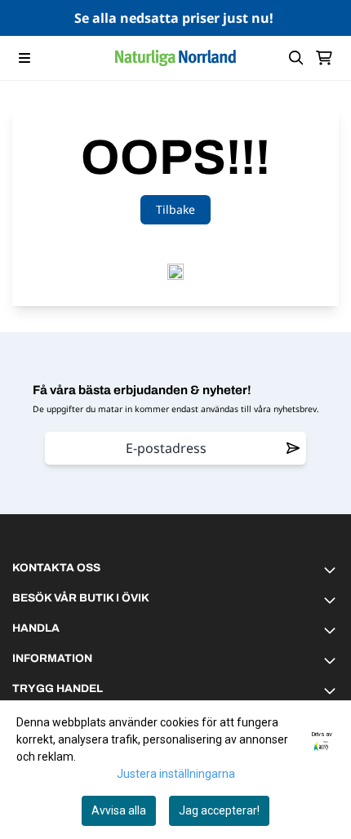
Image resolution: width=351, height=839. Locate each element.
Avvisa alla (118, 810)
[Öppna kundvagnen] (324, 58)
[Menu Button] (24, 58)
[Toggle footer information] (332, 569)
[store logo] (175, 58)
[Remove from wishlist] (293, 448)
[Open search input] (296, 58)
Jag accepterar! (219, 810)
